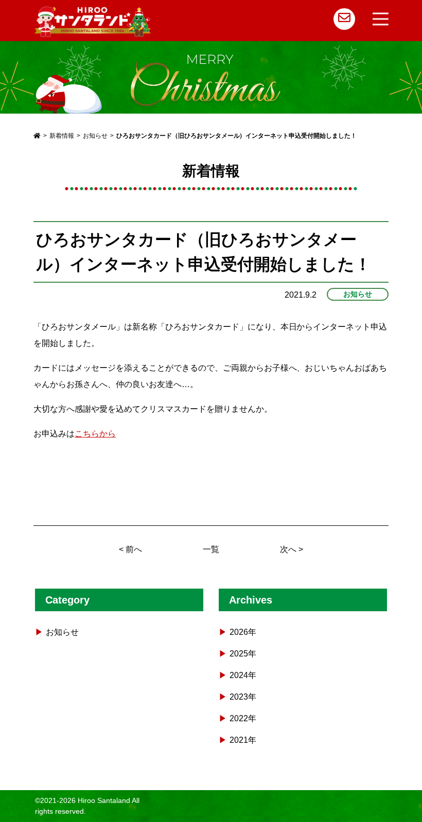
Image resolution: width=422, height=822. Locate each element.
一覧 (211, 549)
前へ (134, 549)
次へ (288, 549)
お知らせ (357, 294)
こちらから (95, 433)
